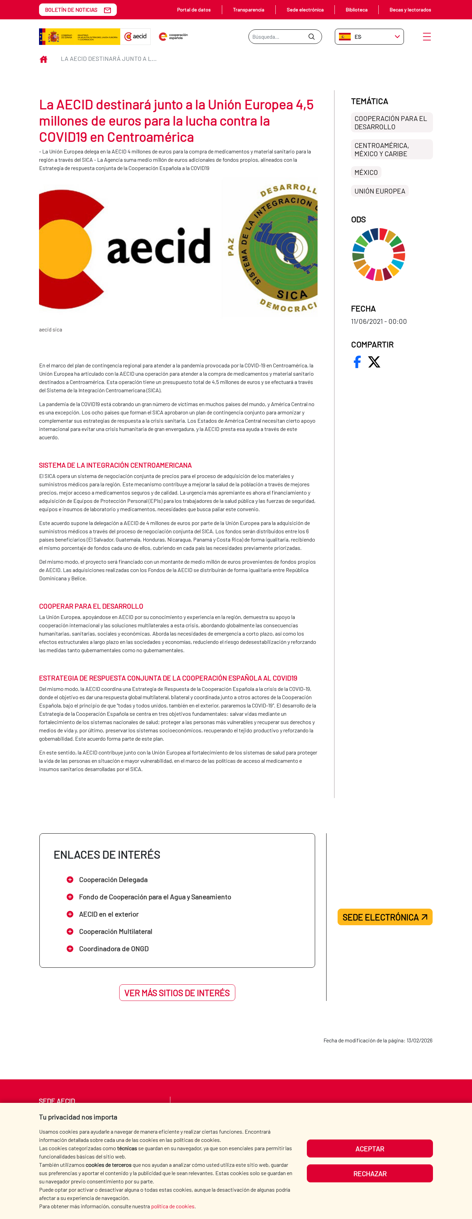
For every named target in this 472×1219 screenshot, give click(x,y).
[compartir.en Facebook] (357, 362)
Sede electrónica (305, 9)
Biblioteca (357, 9)
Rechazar (370, 1173)
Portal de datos (194, 9)
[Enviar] (311, 36)
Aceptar (370, 1148)
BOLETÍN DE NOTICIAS (71, 9)
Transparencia (248, 9)
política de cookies (173, 1206)
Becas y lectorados (410, 9)
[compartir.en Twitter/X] (374, 362)
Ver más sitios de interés (177, 992)
